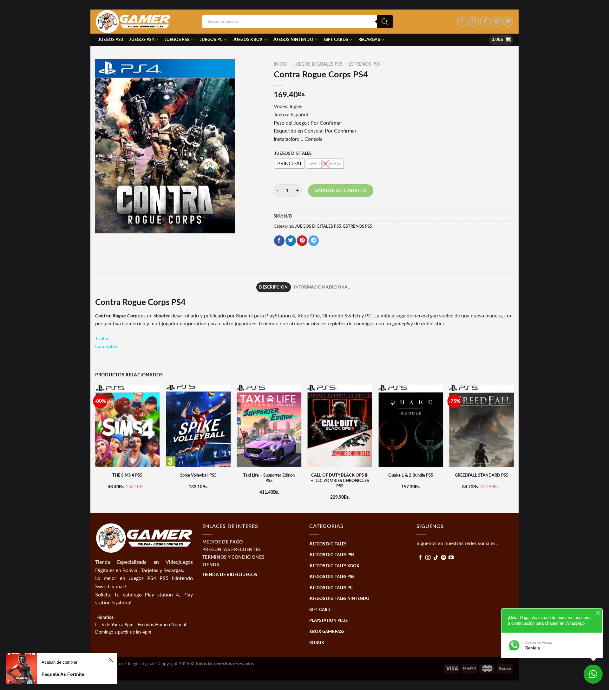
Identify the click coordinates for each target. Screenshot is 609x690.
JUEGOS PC (211, 40)
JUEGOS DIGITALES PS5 (318, 64)
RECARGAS (369, 40)
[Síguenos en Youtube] (508, 21)
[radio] (289, 163)
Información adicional (322, 287)
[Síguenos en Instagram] (473, 21)
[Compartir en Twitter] (290, 240)
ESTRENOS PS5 (364, 64)
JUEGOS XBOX (248, 40)
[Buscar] (385, 21)
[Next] (513, 448)
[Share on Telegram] (313, 240)
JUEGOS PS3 (110, 40)
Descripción (273, 287)
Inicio (280, 64)
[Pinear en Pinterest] (302, 240)
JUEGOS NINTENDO (293, 40)
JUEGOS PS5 (177, 40)
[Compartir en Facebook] (279, 240)
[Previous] (95, 448)
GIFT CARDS (336, 40)
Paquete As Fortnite (63, 674)
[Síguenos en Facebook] (462, 21)
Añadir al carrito (341, 190)
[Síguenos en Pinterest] (496, 21)
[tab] (273, 287)
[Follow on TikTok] (485, 21)
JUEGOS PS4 (141, 40)
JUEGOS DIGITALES (292, 154)
